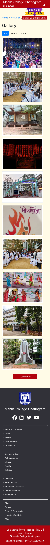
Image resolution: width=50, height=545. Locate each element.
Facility (8, 466)
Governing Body (12, 454)
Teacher (29, 533)
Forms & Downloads (14, 511)
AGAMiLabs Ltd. (36, 540)
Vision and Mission (13, 429)
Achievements (11, 458)
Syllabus (8, 470)
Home (5, 17)
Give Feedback (27, 529)
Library (8, 462)
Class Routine (11, 478)
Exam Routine (11, 482)
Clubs (7, 503)
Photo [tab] (14, 33)
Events (8, 437)
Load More (25, 376)
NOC (39, 529)
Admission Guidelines (14, 486)
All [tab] (5, 33)
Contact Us (10, 445)
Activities (15, 17)
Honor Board (10, 494)
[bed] (14, 418)
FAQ (7, 519)
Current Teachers (12, 490)
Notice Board (11, 441)
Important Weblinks (13, 515)
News (7, 433)
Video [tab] (24, 33)
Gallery (8, 507)
